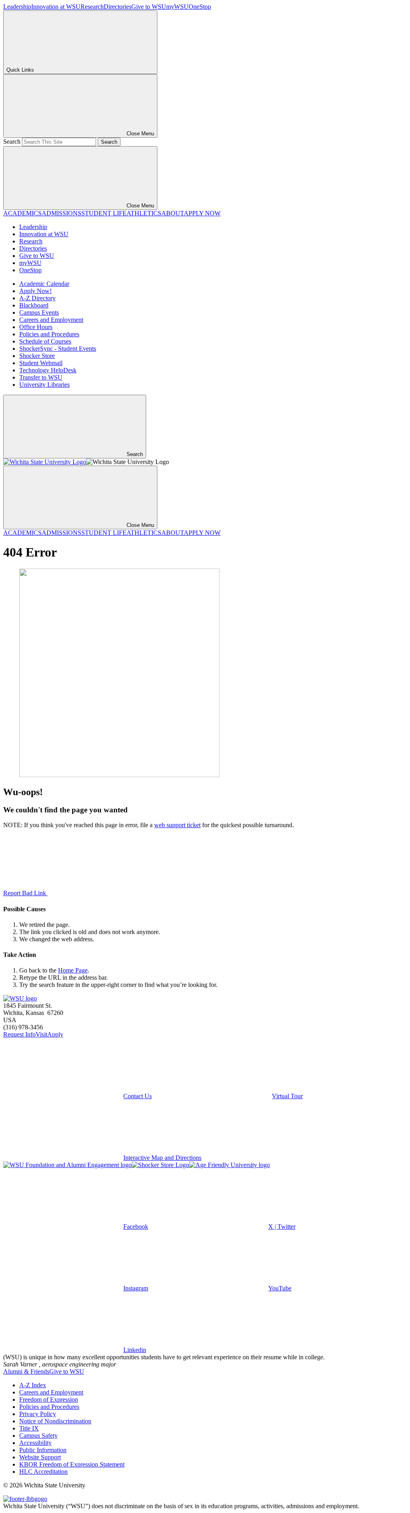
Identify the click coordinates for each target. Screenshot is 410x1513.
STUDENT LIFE (104, 213)
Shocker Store (37, 355)
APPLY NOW (202, 213)
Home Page (73, 970)
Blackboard (33, 305)
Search (11, 141)
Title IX (29, 1428)
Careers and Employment (51, 319)
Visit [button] (41, 1034)
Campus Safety (38, 1435)
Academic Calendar (44, 283)
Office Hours (35, 326)
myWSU (177, 6)
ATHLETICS (144, 213)
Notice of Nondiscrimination (55, 1421)
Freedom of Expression (48, 1399)
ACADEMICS (22, 213)
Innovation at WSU (55, 6)
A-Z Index (32, 1385)
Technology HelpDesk (47, 370)
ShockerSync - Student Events (57, 348)
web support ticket (177, 825)
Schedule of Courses (45, 341)
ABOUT (172, 213)
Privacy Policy (37, 1414)
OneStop (200, 6)
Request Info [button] (19, 1034)
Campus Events (39, 312)
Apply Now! (35, 290)
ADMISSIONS (61, 213)
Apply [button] (55, 1034)
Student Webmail (40, 363)
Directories (117, 6)
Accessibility (35, 1442)
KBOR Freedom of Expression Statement (72, 1464)
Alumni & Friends (26, 1371)
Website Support (40, 1457)
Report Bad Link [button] (25, 893)
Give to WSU (148, 6)
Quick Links (20, 70)
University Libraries (44, 384)
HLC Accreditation (43, 1471)
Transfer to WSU (40, 377)
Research (92, 6)
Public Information (42, 1450)
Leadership (17, 6)
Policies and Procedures (49, 334)
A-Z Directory (37, 298)
